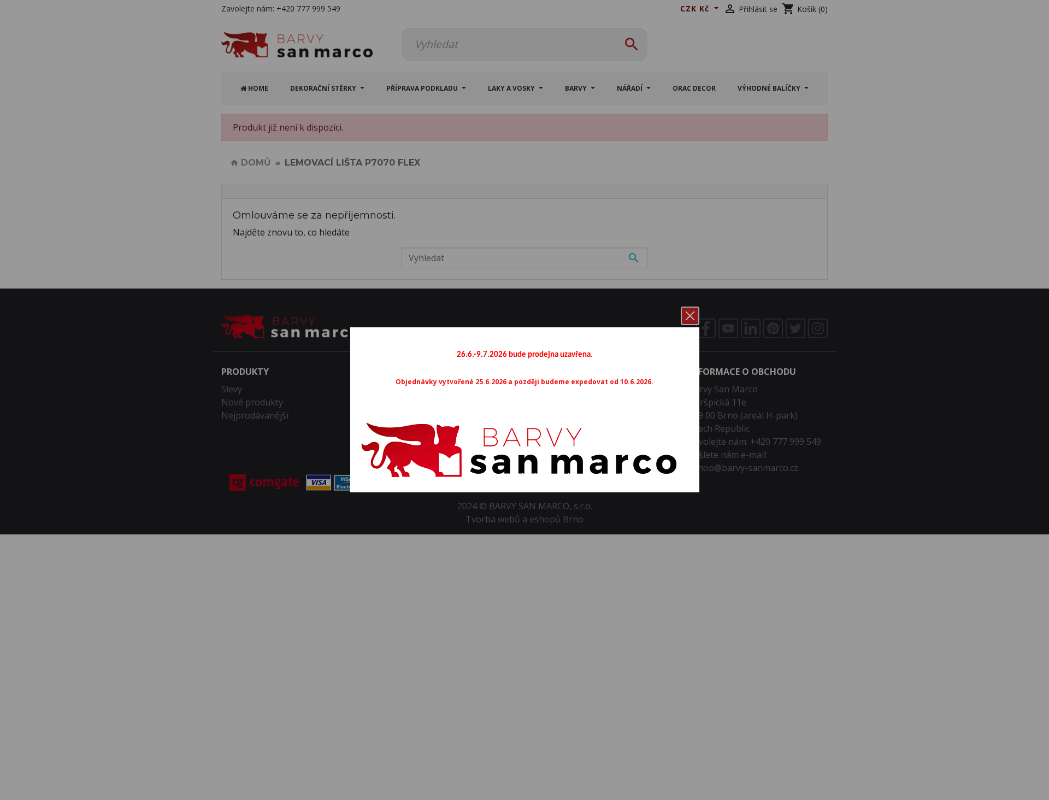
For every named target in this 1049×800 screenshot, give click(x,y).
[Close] (690, 316)
